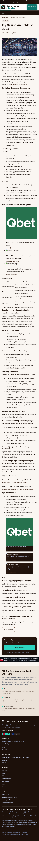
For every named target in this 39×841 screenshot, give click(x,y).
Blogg (7, 17)
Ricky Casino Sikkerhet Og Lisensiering (14, 482)
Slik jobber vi (5, 794)
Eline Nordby (5, 744)
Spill (3, 776)
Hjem (3, 17)
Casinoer (4, 770)
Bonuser (4, 773)
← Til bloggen (8, 629)
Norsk (7, 734)
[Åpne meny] (4, 12)
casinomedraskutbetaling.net (18, 84)
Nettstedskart (6, 787)
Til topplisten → (19, 648)
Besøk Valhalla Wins (12, 261)
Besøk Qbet (9, 248)
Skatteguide (5, 781)
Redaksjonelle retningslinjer (10, 797)
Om (3, 838)
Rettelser (4, 763)
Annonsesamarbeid (7, 802)
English (17, 734)
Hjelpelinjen (34, 658)
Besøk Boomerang (11, 274)
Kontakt (4, 760)
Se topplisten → (32, 7)
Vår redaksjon (6, 750)
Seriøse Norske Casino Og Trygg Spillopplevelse (17, 489)
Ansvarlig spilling (6, 800)
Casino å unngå (6, 778)
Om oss (4, 747)
